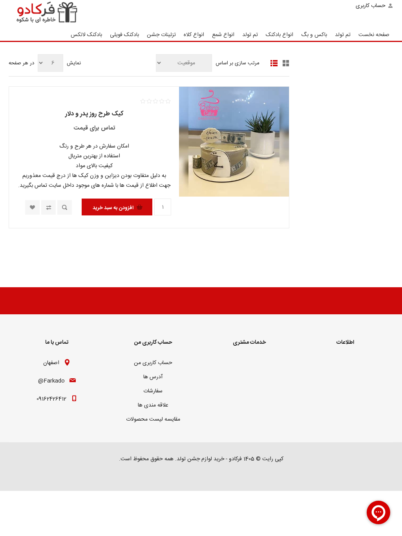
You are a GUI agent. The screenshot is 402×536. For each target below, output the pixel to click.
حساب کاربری (371, 6)
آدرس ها (153, 377)
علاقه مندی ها (153, 405)
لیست (274, 63)
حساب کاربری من (153, 363)
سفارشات (153, 391)
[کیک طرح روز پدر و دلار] (234, 142)
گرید (285, 63)
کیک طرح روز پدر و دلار (94, 114)
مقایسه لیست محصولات (153, 419)
